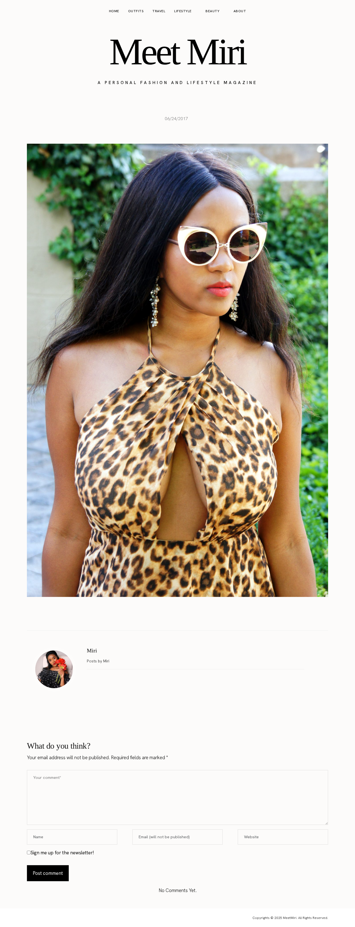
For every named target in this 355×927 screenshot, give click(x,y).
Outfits (136, 11)
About (240, 11)
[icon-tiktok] (344, 11)
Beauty (212, 11)
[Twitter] (171, 616)
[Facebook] (160, 616)
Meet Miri (177, 51)
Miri (92, 650)
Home (114, 11)
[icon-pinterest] (334, 11)
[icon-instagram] (323, 11)
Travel (158, 11)
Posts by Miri (98, 660)
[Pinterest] (183, 616)
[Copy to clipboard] (195, 616)
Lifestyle (183, 11)
